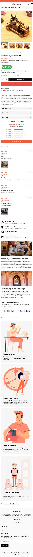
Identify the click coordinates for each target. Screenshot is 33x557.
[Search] (4, 4)
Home (2, 7)
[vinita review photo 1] (4, 164)
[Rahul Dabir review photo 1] (4, 211)
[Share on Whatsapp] (20, 52)
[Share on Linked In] (18, 52)
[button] (30, 4)
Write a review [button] (16, 141)
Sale (3, 12)
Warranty (5, 117)
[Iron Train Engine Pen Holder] (4, 45)
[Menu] (1, 4)
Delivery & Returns (17, 76)
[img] (4, 151)
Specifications (6, 108)
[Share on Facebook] (16, 52)
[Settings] (27, 4)
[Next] (30, 26)
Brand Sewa (16, 554)
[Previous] (3, 26)
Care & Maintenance (8, 113)
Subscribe (4, 545)
